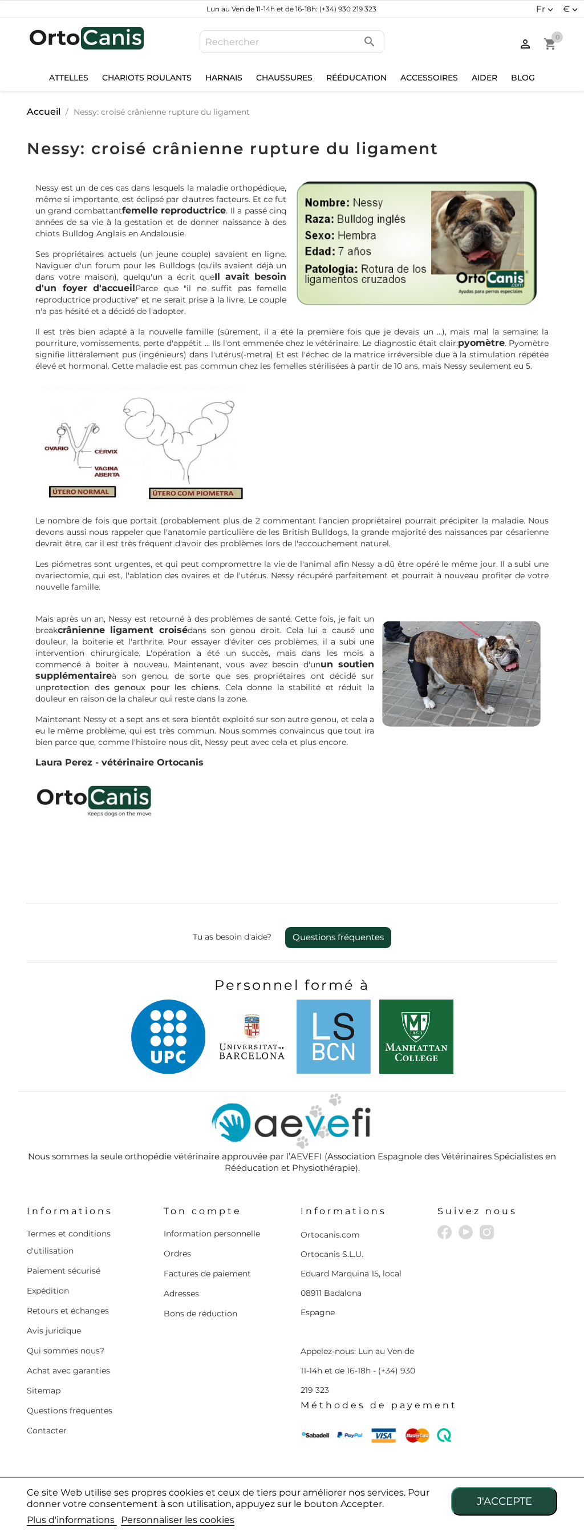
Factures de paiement (207, 1273)
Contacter (47, 1430)
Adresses (181, 1293)
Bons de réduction (200, 1313)
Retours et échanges (68, 1311)
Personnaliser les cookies (177, 1519)
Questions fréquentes (338, 937)
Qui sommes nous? (65, 1350)
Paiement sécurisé (63, 1271)
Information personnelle (212, 1233)
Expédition (48, 1291)
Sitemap (43, 1390)
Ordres (177, 1253)
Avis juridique (54, 1331)
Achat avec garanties (68, 1370)
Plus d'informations (72, 1519)
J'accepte (504, 1501)
